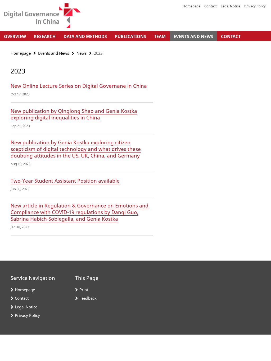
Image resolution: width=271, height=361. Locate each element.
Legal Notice (230, 6)
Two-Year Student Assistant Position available (65, 180)
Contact (210, 6)
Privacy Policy (255, 6)
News (81, 53)
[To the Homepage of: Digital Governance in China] (42, 15)
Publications (130, 36)
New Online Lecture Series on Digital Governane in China (79, 85)
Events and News (193, 36)
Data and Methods (85, 36)
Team (160, 36)
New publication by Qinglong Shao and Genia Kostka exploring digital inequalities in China (74, 114)
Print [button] (83, 289)
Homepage (191, 6)
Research (45, 36)
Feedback (88, 298)
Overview (15, 36)
